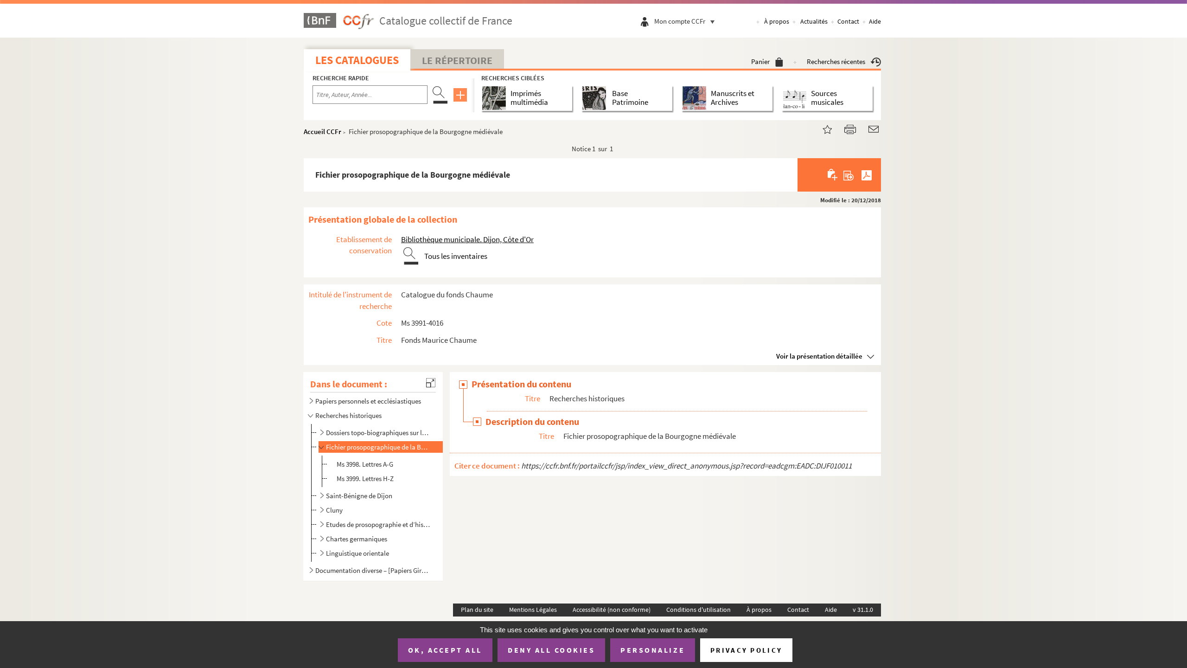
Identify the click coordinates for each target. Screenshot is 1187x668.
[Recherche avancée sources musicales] (796, 98)
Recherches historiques (348, 415)
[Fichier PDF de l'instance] (866, 174)
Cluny (334, 510)
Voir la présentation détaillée (819, 356)
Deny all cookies (551, 650)
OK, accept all (445, 650)
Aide (875, 21)
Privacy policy (746, 650)
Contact (848, 21)
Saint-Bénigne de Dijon (359, 495)
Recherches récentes (836, 61)
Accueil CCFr (322, 131)
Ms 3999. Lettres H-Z (365, 478)
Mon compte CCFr (679, 21)
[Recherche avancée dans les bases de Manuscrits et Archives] (696, 98)
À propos (776, 21)
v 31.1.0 (863, 609)
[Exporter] (849, 174)
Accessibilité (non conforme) (612, 609)
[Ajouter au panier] (833, 175)
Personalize (652, 650)
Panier (760, 61)
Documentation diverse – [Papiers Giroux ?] (372, 570)
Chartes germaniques (356, 538)
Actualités (814, 21)
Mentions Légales (533, 609)
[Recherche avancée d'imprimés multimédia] (496, 98)
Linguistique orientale (357, 553)
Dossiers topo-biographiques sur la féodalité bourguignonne (378, 432)
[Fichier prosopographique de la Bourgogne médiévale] (821, 128)
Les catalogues (357, 60)
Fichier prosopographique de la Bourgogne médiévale (378, 447)
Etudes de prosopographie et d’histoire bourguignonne (378, 524)
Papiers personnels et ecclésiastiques (368, 401)
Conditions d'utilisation (698, 609)
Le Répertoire (457, 60)
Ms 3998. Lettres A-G (365, 464)
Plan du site (477, 609)
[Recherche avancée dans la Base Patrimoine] (596, 98)
